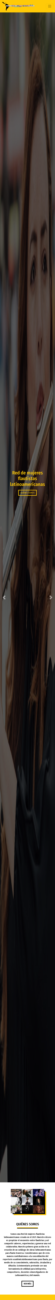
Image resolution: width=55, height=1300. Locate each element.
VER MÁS (27, 1283)
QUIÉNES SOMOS (27, 492)
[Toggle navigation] (49, 6)
